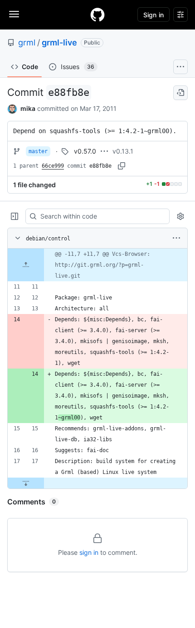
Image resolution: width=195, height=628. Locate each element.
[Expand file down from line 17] (26, 483)
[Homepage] (97, 14)
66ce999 (53, 166)
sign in (88, 552)
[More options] (176, 238)
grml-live (59, 42)
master (38, 151)
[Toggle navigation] (14, 14)
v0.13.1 (122, 151)
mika (27, 108)
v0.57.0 (85, 151)
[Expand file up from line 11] (26, 265)
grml (26, 42)
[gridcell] (97, 265)
